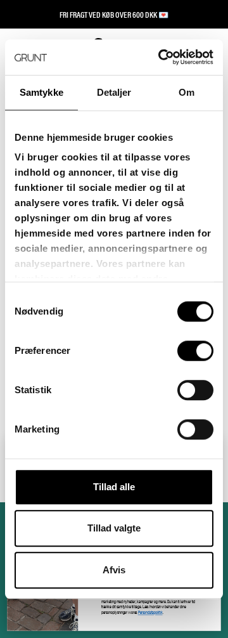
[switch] (195, 351)
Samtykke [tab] (41, 92)
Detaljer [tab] (114, 92)
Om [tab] (186, 92)
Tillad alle (114, 486)
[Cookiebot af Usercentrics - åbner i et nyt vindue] (160, 57)
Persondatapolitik (150, 612)
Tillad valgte (114, 528)
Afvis (114, 569)
